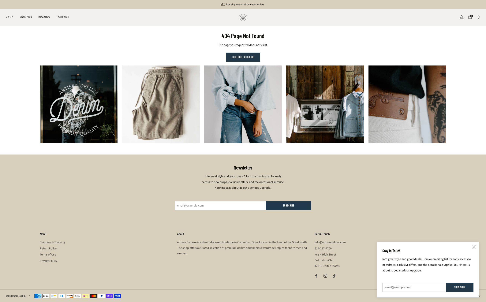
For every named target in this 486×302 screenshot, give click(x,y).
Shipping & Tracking (52, 242)
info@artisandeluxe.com (330, 242)
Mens (9, 17)
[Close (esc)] (474, 247)
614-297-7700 (323, 248)
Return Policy (48, 248)
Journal (63, 17)
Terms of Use (48, 254)
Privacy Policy (48, 261)
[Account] (462, 17)
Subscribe (460, 287)
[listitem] (243, 4)
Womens (26, 17)
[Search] (478, 17)
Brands (44, 17)
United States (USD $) (16, 295)
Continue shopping (243, 57)
